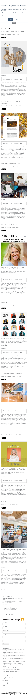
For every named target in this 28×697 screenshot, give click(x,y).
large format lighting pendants (14, 153)
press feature (22, 289)
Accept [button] (11, 19)
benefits (13, 608)
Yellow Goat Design (10, 34)
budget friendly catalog (14, 88)
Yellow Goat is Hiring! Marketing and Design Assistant (14, 661)
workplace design (13, 86)
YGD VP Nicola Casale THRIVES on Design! (13, 432)
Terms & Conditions (14, 694)
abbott (2, 426)
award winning (12, 90)
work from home (16, 85)
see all (4, 685)
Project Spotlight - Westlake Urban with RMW (12, 671)
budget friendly (4, 85)
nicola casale (15, 91)
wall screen (13, 426)
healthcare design (10, 89)
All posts (3, 589)
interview (9, 295)
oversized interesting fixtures (13, 94)
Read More (3, 75)
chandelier (7, 86)
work (10, 84)
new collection (22, 88)
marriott (22, 157)
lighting (24, 82)
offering (4, 599)
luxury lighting (9, 93)
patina (2, 84)
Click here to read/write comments (15, 79)
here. (15, 272)
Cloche (11, 559)
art (24, 89)
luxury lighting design (18, 89)
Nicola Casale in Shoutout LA (9, 225)
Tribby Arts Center (6, 502)
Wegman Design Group (19, 554)
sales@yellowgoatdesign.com (11, 693)
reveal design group (8, 157)
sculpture (17, 82)
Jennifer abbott (9, 422)
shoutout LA (3, 295)
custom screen (23, 293)
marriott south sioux (16, 157)
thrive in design (16, 494)
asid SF (7, 367)
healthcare (3, 89)
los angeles (10, 85)
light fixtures (4, 94)
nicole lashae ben (10, 495)
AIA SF (10, 367)
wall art (18, 426)
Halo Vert (24, 561)
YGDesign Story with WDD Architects (11, 373)
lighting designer (21, 152)
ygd (5, 82)
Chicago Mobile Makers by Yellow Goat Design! (12, 663)
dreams (13, 84)
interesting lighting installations (18, 93)
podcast (22, 494)
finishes (12, 95)
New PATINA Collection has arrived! (11, 163)
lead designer (20, 86)
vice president (10, 494)
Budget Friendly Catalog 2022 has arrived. (12, 31)
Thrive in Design (17, 471)
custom (21, 82)
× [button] (25, 3)
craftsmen (3, 90)
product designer (19, 90)
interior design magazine (20, 84)
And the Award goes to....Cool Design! (10, 667)
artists (7, 90)
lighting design (17, 209)
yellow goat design (11, 82)
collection (6, 84)
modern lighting (8, 91)
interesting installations (19, 156)
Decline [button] (17, 19)
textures (8, 95)
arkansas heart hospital (17, 420)
